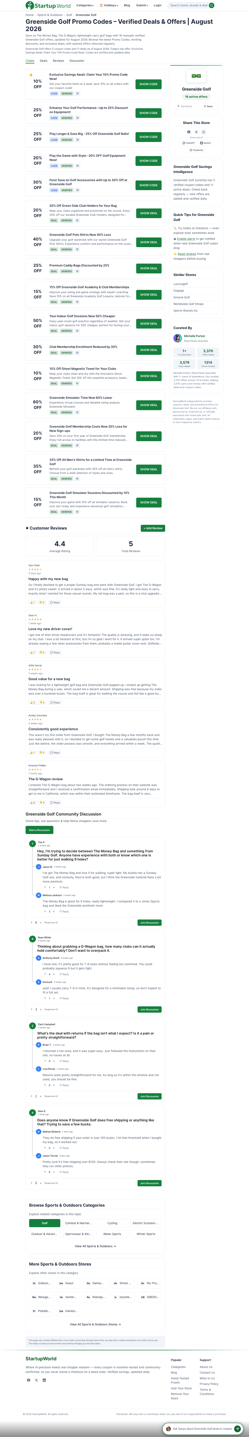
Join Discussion (149, 922)
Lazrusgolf (180, 284)
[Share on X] (196, 132)
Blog (127, 5)
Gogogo (178, 290)
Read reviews (187, 254)
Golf (69, 15)
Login (157, 5)
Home (30, 15)
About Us (206, 1367)
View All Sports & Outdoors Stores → (95, 1324)
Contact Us (207, 1372)
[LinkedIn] (44, 1380)
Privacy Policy (209, 1384)
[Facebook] (29, 1380)
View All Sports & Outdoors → (95, 1246)
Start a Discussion (39, 830)
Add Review (152, 528)
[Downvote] (53, 887)
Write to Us (207, 1378)
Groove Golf (181, 297)
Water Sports (112, 1234)
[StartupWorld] (48, 5)
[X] (36, 1380)
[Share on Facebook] (189, 132)
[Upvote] (45, 887)
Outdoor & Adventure (45, 1234)
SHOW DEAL (149, 213)
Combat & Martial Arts (79, 1223)
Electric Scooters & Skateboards (147, 1223)
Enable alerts (186, 239)
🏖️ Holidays (109, 5)
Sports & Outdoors (50, 15)
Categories (85, 5)
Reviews (58, 60)
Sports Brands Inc (185, 310)
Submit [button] (142, 5)
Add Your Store (181, 1388)
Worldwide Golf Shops (188, 304)
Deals (43, 60)
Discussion (77, 60)
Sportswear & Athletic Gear (79, 1234)
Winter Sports (146, 1234)
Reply (66, 887)
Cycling (112, 1223)
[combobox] (191, 5)
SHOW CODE (149, 84)
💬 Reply (55, 602)
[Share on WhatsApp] (204, 132)
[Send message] (237, 1428)
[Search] (211, 5)
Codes (30, 60)
